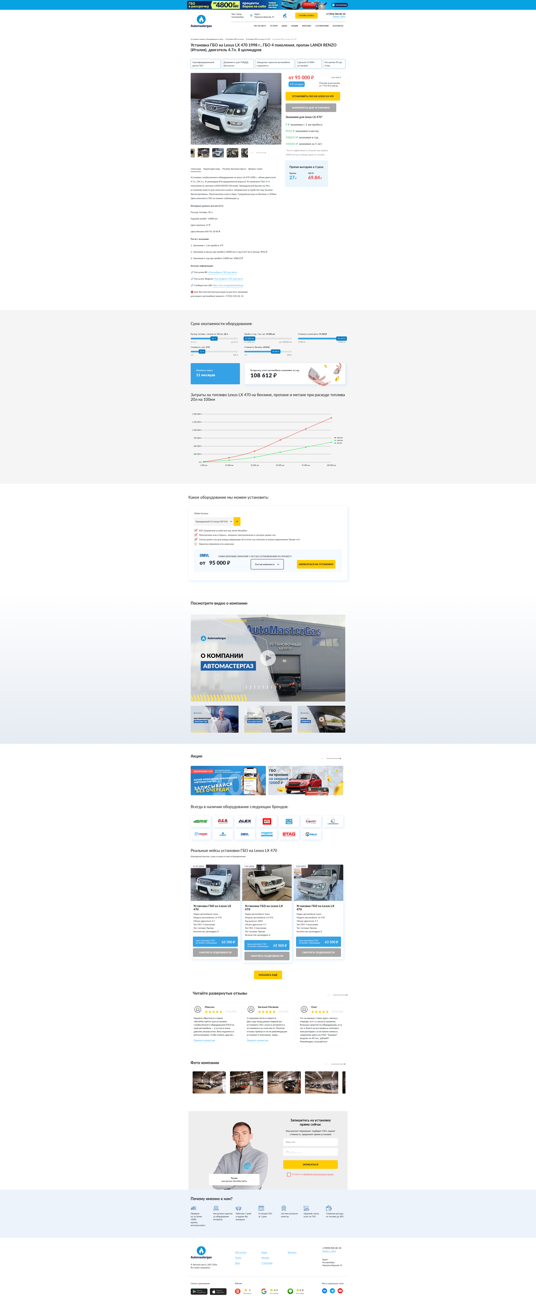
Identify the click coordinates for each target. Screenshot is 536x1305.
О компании (322, 26)
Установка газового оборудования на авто (207, 39)
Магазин (306, 26)
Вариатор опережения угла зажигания (216, 544)
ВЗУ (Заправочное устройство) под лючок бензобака (223, 530)
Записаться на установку (316, 564)
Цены (284, 26)
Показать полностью (204, 1040)
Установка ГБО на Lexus (234, 39)
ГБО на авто (260, 26)
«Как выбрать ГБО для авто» (222, 272)
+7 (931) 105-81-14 (335, 14)
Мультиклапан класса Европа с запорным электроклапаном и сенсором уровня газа (237, 535)
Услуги (273, 26)
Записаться (310, 1164)
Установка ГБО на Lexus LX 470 (258, 39)
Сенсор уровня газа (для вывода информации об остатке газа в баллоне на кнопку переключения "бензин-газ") (249, 539)
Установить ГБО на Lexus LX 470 (313, 96)
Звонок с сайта (339, 16)
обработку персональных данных (318, 1174)
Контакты (338, 26)
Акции (294, 26)
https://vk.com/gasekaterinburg (228, 285)
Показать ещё (268, 975)
